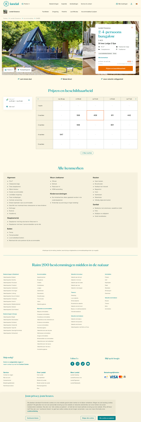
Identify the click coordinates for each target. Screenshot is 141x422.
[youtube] (88, 365)
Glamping (73, 295)
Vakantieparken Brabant (9, 277)
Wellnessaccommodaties (43, 333)
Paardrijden (108, 282)
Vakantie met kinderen (77, 316)
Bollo (106, 306)
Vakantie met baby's (76, 319)
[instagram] (78, 365)
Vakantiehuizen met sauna (44, 344)
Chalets (39, 282)
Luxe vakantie (74, 298)
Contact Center (24, 364)
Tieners (107, 303)
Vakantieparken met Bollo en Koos (80, 327)
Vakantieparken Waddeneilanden (11, 304)
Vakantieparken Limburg (9, 293)
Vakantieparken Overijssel (10, 298)
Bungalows (40, 280)
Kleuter (107, 300)
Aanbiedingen (74, 4)
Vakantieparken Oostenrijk (10, 325)
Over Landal (40, 375)
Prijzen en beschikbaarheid (115, 68)
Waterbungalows (41, 304)
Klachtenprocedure (8, 385)
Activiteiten (108, 309)
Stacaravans (40, 293)
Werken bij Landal (41, 380)
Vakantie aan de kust (76, 277)
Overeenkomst (7, 380)
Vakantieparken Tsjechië (9, 327)
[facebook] (72, 365)
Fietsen (107, 277)
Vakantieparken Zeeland (9, 307)
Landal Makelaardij (75, 383)
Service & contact (86, 4)
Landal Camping (74, 375)
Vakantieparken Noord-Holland (11, 296)
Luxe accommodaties (42, 325)
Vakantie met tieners (76, 324)
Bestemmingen (54, 4)
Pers (38, 388)
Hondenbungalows (42, 349)
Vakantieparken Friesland (9, 285)
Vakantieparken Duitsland (9, 322)
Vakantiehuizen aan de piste (44, 330)
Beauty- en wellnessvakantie (78, 309)
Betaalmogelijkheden (8, 383)
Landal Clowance (104, 28)
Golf (106, 280)
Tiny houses (40, 298)
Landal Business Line (76, 377)
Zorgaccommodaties (42, 336)
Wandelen (107, 288)
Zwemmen (107, 293)
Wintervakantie (75, 300)
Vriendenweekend (76, 311)
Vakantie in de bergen (76, 288)
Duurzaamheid (40, 377)
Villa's (38, 301)
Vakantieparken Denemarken (10, 319)
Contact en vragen (8, 375)
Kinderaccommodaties (43, 322)
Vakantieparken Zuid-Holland (10, 309)
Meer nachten (87, 153)
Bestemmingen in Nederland (11, 274)
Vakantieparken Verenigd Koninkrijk (12, 330)
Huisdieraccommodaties (43, 317)
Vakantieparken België (9, 317)
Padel (106, 285)
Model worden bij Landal (43, 383)
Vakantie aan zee (75, 285)
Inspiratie (64, 4)
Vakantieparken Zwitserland (10, 333)
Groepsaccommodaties (43, 314)
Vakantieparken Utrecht (9, 301)
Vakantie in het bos (76, 280)
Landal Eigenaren (75, 380)
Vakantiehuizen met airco (43, 346)
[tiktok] (83, 365)
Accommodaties (41, 274)
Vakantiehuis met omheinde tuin (45, 319)
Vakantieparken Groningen (10, 290)
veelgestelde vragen (15, 362)
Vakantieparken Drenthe (9, 280)
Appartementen (41, 277)
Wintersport (108, 290)
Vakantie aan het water (77, 282)
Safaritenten (40, 290)
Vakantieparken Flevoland (10, 282)
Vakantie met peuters (76, 321)
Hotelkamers (40, 285)
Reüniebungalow (41, 327)
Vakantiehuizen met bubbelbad (45, 341)
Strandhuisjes (40, 296)
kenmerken (103, 57)
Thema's (73, 292)
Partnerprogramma (42, 385)
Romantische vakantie (77, 303)
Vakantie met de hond (76, 306)
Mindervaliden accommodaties (45, 338)
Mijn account (6, 377)
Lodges (39, 288)
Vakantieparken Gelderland (10, 288)
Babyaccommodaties (42, 311)
